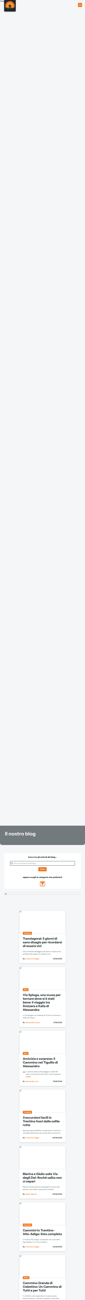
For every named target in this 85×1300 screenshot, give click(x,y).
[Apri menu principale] (80, 5)
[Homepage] (10, 6)
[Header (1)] (42, 897)
